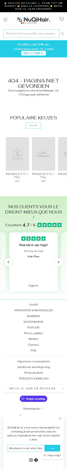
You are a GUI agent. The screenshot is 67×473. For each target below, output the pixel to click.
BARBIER (33, 316)
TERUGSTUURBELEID (33, 378)
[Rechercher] (62, 33)
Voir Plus (33, 256)
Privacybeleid (33, 372)
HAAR (33, 304)
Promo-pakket (33, 333)
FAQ (33, 350)
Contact (33, 344)
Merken (33, 338)
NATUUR (33, 327)
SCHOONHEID (33, 321)
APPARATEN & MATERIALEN (33, 310)
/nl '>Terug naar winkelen (38, 92)
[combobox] (31, 33)
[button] (8, 262)
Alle (33, 125)
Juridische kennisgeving (33, 367)
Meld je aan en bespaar (33, 388)
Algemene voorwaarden (33, 361)
